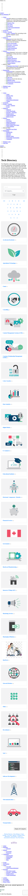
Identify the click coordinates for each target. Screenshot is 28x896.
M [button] (16, 207)
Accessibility (6, 880)
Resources (8, 853)
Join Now (9, 77)
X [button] (10, 218)
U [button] (12, 214)
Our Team (9, 24)
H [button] (17, 204)
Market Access (11, 49)
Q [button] (14, 211)
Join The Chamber (20, 837)
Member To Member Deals (18, 835)
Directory (9, 79)
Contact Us (20, 836)
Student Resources (12, 60)
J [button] (7, 207)
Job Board (5, 30)
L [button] (13, 207)
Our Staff (8, 866)
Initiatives (5, 37)
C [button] (15, 201)
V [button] (15, 214)
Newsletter (5, 879)
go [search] (14, 194)
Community (10, 83)
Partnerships (9, 857)
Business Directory (8, 834)
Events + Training (7, 32)
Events (9, 36)
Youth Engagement (12, 48)
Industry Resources (12, 58)
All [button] (24, 201)
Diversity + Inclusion (12, 45)
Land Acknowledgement (13, 27)
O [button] (7, 211)
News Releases (16, 834)
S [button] (20, 211)
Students (8, 858)
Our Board (10, 26)
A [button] (9, 201)
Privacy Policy (6, 882)
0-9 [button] (4, 201)
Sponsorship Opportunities (14, 82)
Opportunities (9, 855)
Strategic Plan (10, 23)
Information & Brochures (9, 837)
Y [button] (14, 218)
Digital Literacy (11, 46)
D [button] (18, 201)
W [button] (18, 214)
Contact (2, 13)
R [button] (17, 211)
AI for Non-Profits (12, 43)
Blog (7, 860)
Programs (5, 869)
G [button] (14, 204)
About (4, 17)
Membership (6, 70)
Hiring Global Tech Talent (13, 61)
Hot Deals (9, 835)
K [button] (10, 207)
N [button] (20, 207)
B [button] (12, 201)
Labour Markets (11, 63)
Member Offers (11, 80)
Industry (5, 51)
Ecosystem (10, 56)
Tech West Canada (10, 871)
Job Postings (14, 836)
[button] (20, 828)
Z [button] (17, 218)
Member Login (6, 86)
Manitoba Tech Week (12, 66)
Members (5, 847)
